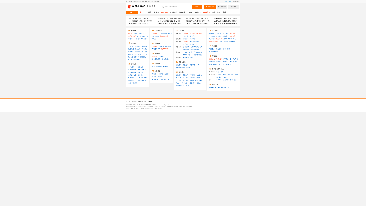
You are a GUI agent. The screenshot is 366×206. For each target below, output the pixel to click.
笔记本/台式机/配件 (196, 33)
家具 (228, 49)
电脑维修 (212, 39)
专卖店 (156, 12)
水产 (198, 65)
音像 (177, 83)
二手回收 (219, 33)
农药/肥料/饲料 (180, 67)
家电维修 (232, 33)
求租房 (135, 33)
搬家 (213, 12)
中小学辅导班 (234, 59)
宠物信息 (157, 53)
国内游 (154, 76)
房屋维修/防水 (227, 39)
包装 (200, 80)
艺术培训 (219, 61)
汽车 (139, 1)
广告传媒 (144, 49)
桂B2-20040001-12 (135, 108)
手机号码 (185, 39)
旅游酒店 (181, 12)
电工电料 (185, 77)
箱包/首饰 (186, 49)
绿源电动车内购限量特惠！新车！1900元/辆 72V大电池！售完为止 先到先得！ (209, 21)
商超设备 (178, 77)
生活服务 (164, 12)
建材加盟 (140, 67)
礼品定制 (144, 51)
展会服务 (131, 51)
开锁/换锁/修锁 (213, 41)
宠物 (190, 12)
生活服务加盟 (132, 75)
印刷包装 (144, 46)
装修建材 (215, 46)
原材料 (192, 80)
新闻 (130, 1)
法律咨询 (137, 46)
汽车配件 (161, 46)
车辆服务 (157, 43)
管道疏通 (232, 36)
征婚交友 (206, 12)
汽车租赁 (154, 46)
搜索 (196, 7)
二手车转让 (155, 33)
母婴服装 (178, 47)
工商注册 (131, 46)
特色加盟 (131, 80)
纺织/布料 (179, 86)
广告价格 (139, 101)
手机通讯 (178, 39)
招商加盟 (133, 64)
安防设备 (199, 75)
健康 (158, 1)
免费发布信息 (210, 7)
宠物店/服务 (165, 59)
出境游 (160, 76)
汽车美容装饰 (165, 49)
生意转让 (131, 39)
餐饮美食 (212, 72)
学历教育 (219, 59)
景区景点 (154, 74)
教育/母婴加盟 (132, 83)
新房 (134, 36)
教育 (149, 1)
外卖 (222, 72)
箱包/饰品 (186, 86)
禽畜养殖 (192, 65)
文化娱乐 (178, 52)
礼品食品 (178, 57)
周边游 (167, 74)
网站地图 (134, 101)
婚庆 (153, 66)
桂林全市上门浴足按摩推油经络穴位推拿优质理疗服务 (230, 24)
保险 (139, 54)
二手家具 (185, 44)
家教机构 (212, 59)
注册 (226, 1)
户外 (236, 74)
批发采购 (181, 72)
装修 (136, 1)
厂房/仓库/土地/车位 (141, 39)
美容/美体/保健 (195, 49)
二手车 (148, 12)
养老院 (226, 41)
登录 (230, 1)
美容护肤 (226, 80)
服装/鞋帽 (186, 47)
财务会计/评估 (135, 59)
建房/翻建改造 (213, 51)
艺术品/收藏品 (198, 52)
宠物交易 (154, 56)
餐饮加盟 (131, 67)
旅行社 (161, 74)
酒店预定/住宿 (165, 79)
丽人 (222, 69)
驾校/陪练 (168, 46)
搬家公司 (212, 33)
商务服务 (133, 43)
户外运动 (192, 75)
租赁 (143, 54)
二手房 (130, 36)
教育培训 (173, 12)
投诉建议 (233, 7)
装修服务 (212, 49)
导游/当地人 (155, 79)
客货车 (170, 33)
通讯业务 (193, 39)
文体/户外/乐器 (187, 52)
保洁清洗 (225, 36)
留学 (220, 64)
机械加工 (199, 77)
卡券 (181, 83)
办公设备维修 (135, 57)
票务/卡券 (215, 84)
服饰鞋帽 (178, 75)
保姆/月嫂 (219, 39)
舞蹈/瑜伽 (233, 80)
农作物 (188, 67)
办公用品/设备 (194, 41)
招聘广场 (198, 12)
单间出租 (141, 33)
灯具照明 (178, 80)
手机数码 (178, 33)
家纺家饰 (219, 49)
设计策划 (131, 49)
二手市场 (181, 30)
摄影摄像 (159, 66)
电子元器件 (192, 83)
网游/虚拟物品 (198, 55)
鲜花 (234, 39)
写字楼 (139, 36)
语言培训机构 (227, 64)
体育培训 (225, 59)
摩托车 (154, 39)
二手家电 (185, 41)
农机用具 (185, 65)
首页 (127, 1)
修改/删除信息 (222, 7)
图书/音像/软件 (187, 55)
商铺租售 (145, 36)
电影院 (225, 77)
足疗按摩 (218, 77)
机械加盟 (131, 77)
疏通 (224, 12)
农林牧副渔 (182, 62)
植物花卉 (178, 65)
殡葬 (221, 41)
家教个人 (225, 61)
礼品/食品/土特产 (188, 57)
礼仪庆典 (166, 66)
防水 (219, 12)
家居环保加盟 (142, 69)
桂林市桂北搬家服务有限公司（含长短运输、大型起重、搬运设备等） (178, 21)
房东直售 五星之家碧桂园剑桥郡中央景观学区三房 (172, 24)
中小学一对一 (234, 61)
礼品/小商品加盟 (143, 77)
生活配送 (225, 33)
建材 (224, 49)
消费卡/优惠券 (222, 87)
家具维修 (219, 36)
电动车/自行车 (164, 36)
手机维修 (212, 36)
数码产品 (192, 36)
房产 (133, 1)
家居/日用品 (193, 44)
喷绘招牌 (137, 49)
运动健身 (218, 74)
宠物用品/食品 (156, 59)
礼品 (185, 83)
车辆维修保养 (156, 49)
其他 (229, 87)
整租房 (130, 33)
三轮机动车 (155, 36)
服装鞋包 (140, 75)
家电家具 (178, 41)
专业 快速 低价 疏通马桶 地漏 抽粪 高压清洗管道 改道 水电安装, (205, 18)
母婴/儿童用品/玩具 (196, 47)
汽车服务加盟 (132, 72)
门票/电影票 (212, 87)
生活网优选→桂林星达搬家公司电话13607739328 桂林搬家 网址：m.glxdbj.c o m (238, 21)
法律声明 (150, 101)
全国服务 (232, 41)
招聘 (155, 1)
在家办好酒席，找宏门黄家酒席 (138, 18)
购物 (143, 1)
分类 (146, 1)
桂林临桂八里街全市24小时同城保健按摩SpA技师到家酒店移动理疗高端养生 (208, 24)
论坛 (152, 1)
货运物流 (137, 51)
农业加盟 (140, 72)
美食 (217, 72)
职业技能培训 (213, 64)
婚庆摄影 (157, 63)
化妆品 (199, 83)
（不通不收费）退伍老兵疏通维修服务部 (169, 18)
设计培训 (212, 61)
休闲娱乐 (218, 69)
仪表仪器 (192, 77)
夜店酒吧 (230, 74)
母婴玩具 (185, 80)
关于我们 (128, 101)
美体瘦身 (218, 80)
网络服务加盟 (142, 80)
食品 (196, 80)
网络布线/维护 (132, 54)
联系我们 (144, 101)
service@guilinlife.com (166, 104)
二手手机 (185, 33)
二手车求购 (163, 33)
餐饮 (213, 69)
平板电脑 (185, 36)
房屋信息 (133, 30)
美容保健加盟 (132, 69)
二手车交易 (158, 30)
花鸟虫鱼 (161, 56)
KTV (224, 74)
